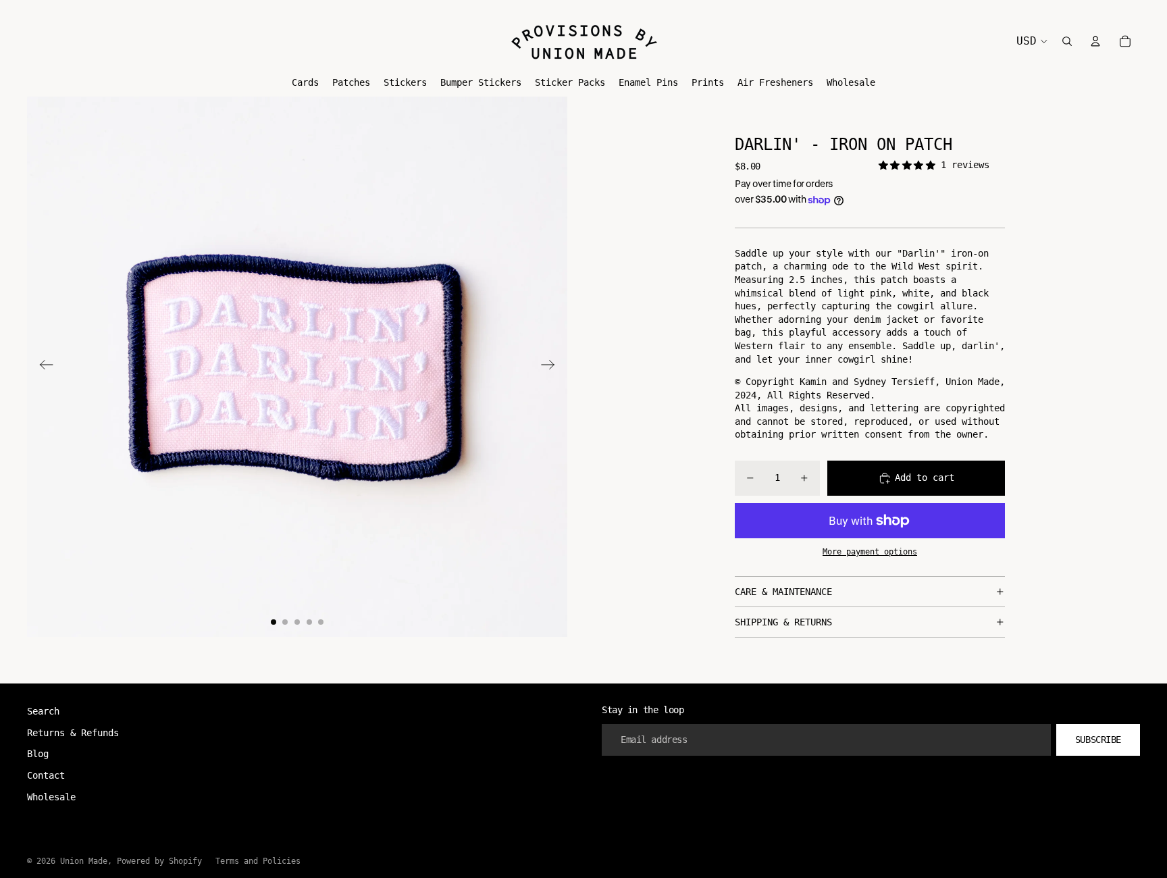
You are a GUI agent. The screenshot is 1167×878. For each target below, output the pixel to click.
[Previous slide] (42, 367)
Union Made (83, 861)
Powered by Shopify (159, 861)
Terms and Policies (258, 861)
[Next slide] (552, 367)
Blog (38, 753)
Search (43, 711)
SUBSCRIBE (1098, 739)
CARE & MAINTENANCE (783, 591)
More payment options (870, 552)
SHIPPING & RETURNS (783, 622)
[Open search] (1067, 41)
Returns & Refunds (73, 732)
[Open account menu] (1095, 41)
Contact (46, 775)
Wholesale (51, 797)
